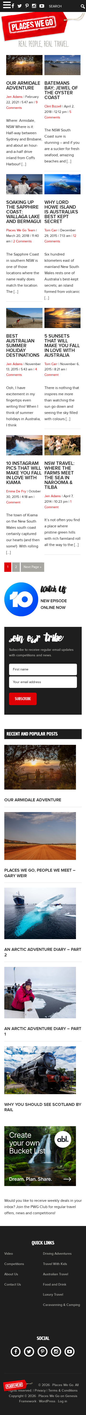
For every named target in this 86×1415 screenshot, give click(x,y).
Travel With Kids (55, 1264)
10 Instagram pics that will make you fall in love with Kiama (24, 473)
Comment (51, 375)
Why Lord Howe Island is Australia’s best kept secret (61, 212)
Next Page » (32, 567)
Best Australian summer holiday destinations (22, 345)
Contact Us (12, 1284)
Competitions (14, 1264)
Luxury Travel (53, 1294)
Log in (62, 1401)
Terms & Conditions (63, 1390)
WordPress (47, 1401)
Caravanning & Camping (61, 1305)
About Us (11, 1274)
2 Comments (22, 241)
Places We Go (43, 27)
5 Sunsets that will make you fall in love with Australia (62, 345)
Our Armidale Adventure (23, 85)
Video (8, 1254)
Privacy (40, 1390)
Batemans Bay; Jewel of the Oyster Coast (61, 90)
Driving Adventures (57, 1254)
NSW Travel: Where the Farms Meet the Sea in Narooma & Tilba (59, 475)
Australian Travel (55, 1274)
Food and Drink (54, 1284)
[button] (6, 4)
